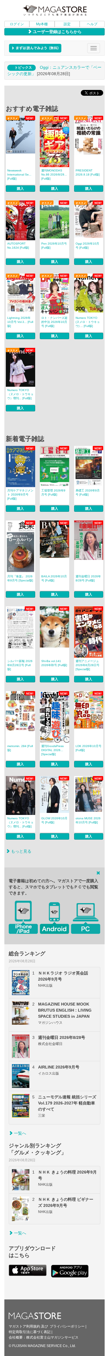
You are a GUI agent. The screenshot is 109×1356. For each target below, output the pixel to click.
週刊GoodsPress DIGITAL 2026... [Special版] (52, 750)
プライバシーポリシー (67, 1326)
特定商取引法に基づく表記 (30, 1332)
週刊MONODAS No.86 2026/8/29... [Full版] (54, 174)
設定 (67, 24)
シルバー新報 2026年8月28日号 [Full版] (20, 665)
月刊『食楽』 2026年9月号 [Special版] (20, 578)
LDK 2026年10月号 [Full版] (88, 748)
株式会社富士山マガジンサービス (52, 1337)
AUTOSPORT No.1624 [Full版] (18, 245)
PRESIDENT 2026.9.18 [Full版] (88, 172)
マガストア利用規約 (24, 1326)
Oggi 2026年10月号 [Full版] (87, 245)
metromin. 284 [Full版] (20, 748)
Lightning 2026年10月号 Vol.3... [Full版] (20, 322)
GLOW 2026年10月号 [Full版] (54, 820)
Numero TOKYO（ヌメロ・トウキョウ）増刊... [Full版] (20, 394)
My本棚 (42, 24)
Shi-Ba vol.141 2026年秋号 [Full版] (54, 663)
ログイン (17, 24)
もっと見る (20, 851)
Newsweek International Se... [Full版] (19, 174)
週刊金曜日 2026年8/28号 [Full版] (88, 578)
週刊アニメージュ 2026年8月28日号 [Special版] (87, 665)
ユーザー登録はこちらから (57, 31)
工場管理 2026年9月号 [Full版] (53, 492)
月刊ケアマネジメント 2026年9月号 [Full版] (20, 494)
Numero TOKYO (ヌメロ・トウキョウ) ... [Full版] (88, 322)
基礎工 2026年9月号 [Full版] (88, 492)
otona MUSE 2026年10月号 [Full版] (88, 820)
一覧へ (19, 1133)
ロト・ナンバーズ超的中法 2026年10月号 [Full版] (54, 322)
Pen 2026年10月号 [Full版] (54, 245)
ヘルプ (92, 24)
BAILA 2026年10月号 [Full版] (54, 578)
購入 (20, 189)
